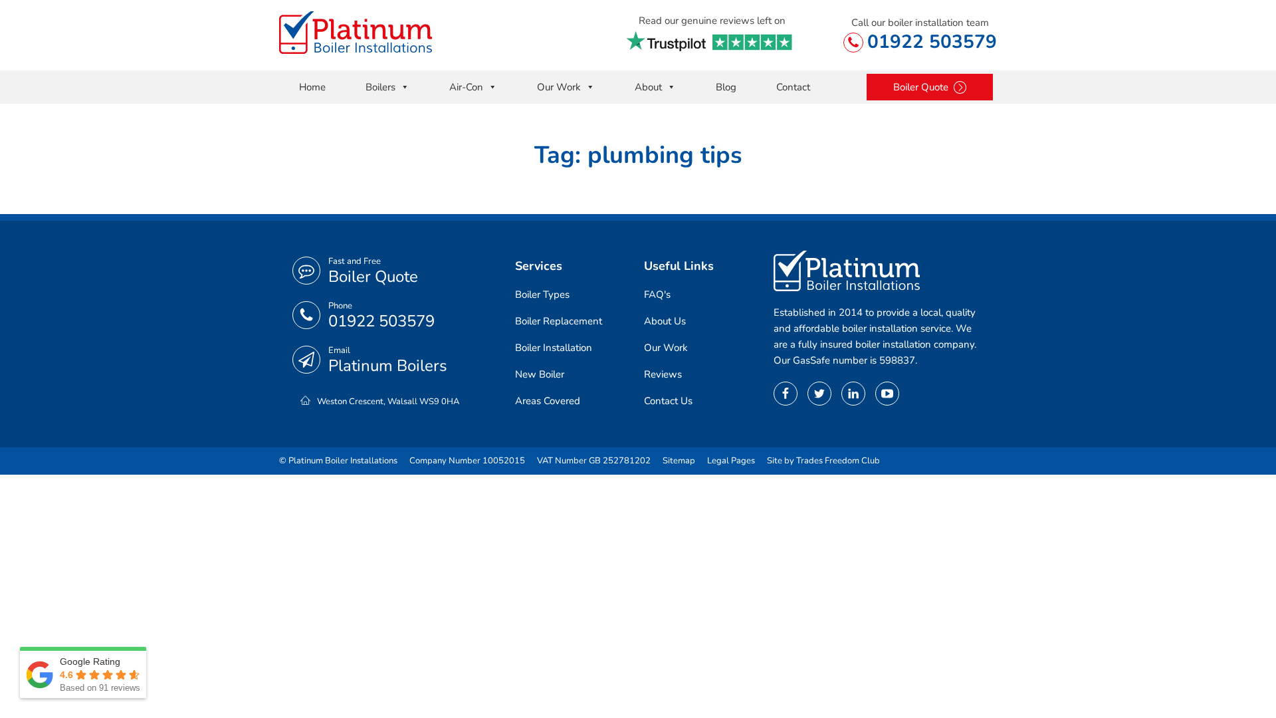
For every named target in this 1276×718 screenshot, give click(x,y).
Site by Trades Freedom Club (823, 461)
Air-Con (466, 87)
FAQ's (657, 294)
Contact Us (668, 401)
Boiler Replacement (558, 321)
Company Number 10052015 (467, 461)
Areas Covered (547, 401)
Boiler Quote (373, 277)
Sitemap (679, 461)
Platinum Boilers (387, 366)
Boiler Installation (553, 347)
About (648, 87)
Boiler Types (542, 294)
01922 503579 (932, 42)
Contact (793, 87)
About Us (665, 321)
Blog (726, 87)
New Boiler (539, 374)
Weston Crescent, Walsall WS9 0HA (388, 402)
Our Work (559, 87)
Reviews (663, 374)
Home (312, 87)
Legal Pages (731, 461)
